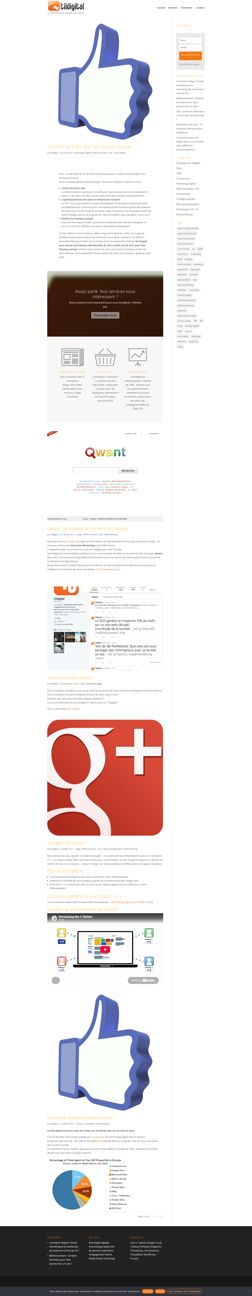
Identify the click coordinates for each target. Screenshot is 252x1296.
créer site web (183, 249)
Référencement (138, 372)
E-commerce (105, 372)
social (179, 326)
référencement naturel (186, 316)
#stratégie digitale (99, 1242)
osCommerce (151, 1250)
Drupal (134, 1258)
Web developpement (113, 848)
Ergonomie (195, 269)
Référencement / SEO (102, 152)
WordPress (150, 1254)
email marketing (184, 264)
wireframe (181, 341)
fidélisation (182, 274)
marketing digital (184, 295)
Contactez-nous (105, 315)
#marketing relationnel (101, 1246)
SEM (195, 321)
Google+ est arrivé (65, 843)
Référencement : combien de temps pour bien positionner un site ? (190, 102)
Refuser (160, 1291)
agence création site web (187, 228)
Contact (200, 8)
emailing (188, 259)
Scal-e (133, 1242)
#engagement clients (100, 1254)
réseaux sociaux (184, 321)
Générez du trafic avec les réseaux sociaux (89, 147)
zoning (180, 346)
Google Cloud (154, 1242)
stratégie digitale (192, 326)
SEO (201, 321)
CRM (178, 173)
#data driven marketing (102, 1258)
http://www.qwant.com (108, 569)
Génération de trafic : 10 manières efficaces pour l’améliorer (189, 128)
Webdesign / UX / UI (187, 209)
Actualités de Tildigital (188, 163)
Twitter (71, 541)
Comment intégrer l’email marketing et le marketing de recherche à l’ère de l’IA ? (64, 1246)
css (193, 249)
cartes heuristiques (185, 244)
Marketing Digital (83, 152)
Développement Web (72, 372)
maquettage (194, 290)
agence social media (185, 238)
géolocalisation (183, 280)
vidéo (179, 331)
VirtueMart (136, 1254)
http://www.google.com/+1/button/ (129, 902)
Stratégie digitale (185, 199)
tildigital (54, 152)
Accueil (161, 8)
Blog (79, 534)
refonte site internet (185, 305)
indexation (181, 290)
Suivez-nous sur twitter (69, 678)
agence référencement (186, 233)
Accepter (148, 1291)
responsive (182, 310)
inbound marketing (185, 285)
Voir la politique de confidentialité (184, 1291)
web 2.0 (188, 331)
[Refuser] (248, 1291)
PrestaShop (136, 1250)
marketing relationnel (186, 300)
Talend (142, 1242)
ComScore (96, 1137)
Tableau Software (140, 1246)
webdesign (196, 336)
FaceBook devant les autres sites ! (80, 1118)
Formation (186, 8)
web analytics (183, 336)
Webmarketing (111, 534)
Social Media (119, 152)
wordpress (193, 341)
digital (200, 249)
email (179, 259)
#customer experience (101, 1250)
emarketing (198, 264)
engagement (182, 269)
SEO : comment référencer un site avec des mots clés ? (190, 115)
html (195, 280)
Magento (156, 1246)
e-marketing (196, 254)
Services (173, 8)
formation (194, 274)
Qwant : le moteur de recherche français (87, 528)
